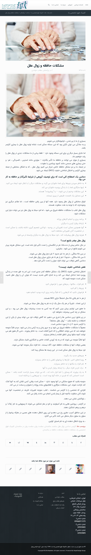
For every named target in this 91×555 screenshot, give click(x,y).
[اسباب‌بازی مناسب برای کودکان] (70, 469)
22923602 (81, 527)
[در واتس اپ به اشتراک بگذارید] (63, 442)
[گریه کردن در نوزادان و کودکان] (50, 469)
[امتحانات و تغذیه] (60, 469)
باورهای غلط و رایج (58, 501)
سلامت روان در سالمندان (24, 426)
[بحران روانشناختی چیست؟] (89, 277)
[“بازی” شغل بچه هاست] (80, 469)
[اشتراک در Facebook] (80, 442)
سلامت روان (39, 426)
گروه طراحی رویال (35, 547)
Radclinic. (51, 551)
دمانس (68, 426)
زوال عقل (61, 426)
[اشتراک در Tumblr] (36, 442)
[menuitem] (86, 5)
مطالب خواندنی (37, 70)
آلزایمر (74, 426)
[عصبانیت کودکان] (10, 469)
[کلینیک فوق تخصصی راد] (15, 5)
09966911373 (79, 521)
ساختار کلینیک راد (38, 501)
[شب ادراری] (30, 469)
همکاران (40, 497)
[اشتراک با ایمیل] (10, 442)
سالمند (54, 426)
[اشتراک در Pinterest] (54, 442)
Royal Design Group (79, 551)
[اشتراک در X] (72, 442)
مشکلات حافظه (70, 429)
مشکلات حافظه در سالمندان (53, 429)
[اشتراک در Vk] (27, 442)
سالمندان (48, 426)
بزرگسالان (46, 70)
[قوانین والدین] (40, 469)
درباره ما (40, 493)
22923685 (81, 533)
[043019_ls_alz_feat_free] (45, 41)
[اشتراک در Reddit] (19, 442)
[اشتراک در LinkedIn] (45, 442)
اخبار (63, 493)
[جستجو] (49, 5)
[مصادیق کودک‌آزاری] (20, 469)
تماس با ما (40, 505)
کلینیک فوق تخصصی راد (76, 12)
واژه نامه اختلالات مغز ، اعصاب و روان (57, 506)
